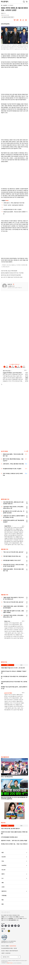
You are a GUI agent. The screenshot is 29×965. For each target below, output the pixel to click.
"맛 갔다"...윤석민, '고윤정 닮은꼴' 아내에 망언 (13, 205)
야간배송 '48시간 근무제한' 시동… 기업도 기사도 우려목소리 (14, 844)
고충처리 (3, 953)
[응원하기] (13, 284)
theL (3, 861)
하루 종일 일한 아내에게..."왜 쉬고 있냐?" (12, 560)
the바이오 (4, 865)
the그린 (3, 869)
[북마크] (26, 20)
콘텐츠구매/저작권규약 (13, 950)
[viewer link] (26, 42)
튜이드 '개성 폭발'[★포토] (7, 776)
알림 (3, 904)
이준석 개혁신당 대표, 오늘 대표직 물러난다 (10, 828)
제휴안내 (7, 950)
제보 (3, 899)
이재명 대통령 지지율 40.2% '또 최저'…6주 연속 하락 (13, 668)
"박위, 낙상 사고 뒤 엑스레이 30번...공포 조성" (13, 552)
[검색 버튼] (24, 1)
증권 (3, 852)
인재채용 (7, 945)
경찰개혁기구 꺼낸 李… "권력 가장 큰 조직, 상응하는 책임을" (14, 840)
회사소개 (3, 945)
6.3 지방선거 (10, 5)
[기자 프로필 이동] (4, 286)
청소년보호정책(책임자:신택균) (7, 948)
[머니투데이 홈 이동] (5, 912)
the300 (5, 5)
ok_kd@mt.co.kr (11, 286)
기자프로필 (4, 895)
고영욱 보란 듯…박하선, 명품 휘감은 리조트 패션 (13, 203)
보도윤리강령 (7, 953)
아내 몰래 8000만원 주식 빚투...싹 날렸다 (12, 209)
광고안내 (3, 950)
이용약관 (15, 948)
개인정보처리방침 (12, 945)
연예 (3, 882)
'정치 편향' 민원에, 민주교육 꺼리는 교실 (12, 556)
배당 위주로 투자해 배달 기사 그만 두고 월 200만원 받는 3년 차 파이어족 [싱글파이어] (14, 798)
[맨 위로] (26, 959)
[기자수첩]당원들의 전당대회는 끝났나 (9, 837)
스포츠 (3, 887)
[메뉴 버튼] (26, 1)
